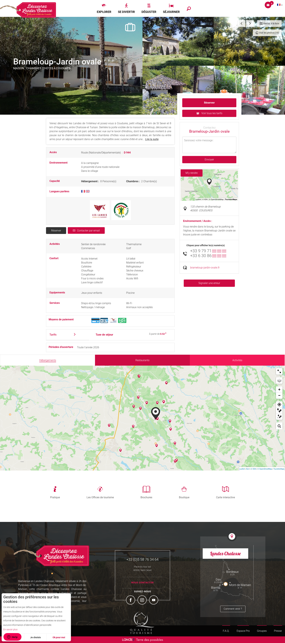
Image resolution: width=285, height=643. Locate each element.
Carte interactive (225, 497)
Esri (247, 468)
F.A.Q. (226, 630)
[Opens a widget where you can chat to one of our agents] (12, 637)
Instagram (142, 600)
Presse (278, 630)
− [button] (279, 395)
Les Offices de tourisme (100, 497)
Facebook (131, 600)
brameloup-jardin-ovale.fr (205, 267)
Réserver (56, 230)
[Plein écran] (279, 371)
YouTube (154, 600)
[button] (104, 8)
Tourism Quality (142, 622)
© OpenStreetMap (264, 468)
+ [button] (279, 389)
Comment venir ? (233, 608)
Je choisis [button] (35, 637)
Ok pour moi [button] (59, 637)
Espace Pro (243, 630)
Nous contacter (142, 582)
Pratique (55, 497)
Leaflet (242, 468)
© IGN (253, 468)
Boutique (184, 497)
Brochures (146, 497)
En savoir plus (10, 629)
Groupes (262, 630)
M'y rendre (192, 172)
